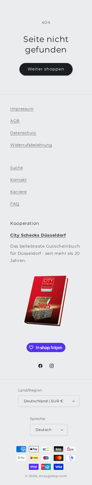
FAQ (14, 204)
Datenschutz (23, 133)
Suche (16, 167)
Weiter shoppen (46, 69)
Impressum (22, 109)
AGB (14, 121)
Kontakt (18, 179)
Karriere (18, 191)
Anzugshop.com (53, 476)
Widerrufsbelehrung (31, 145)
